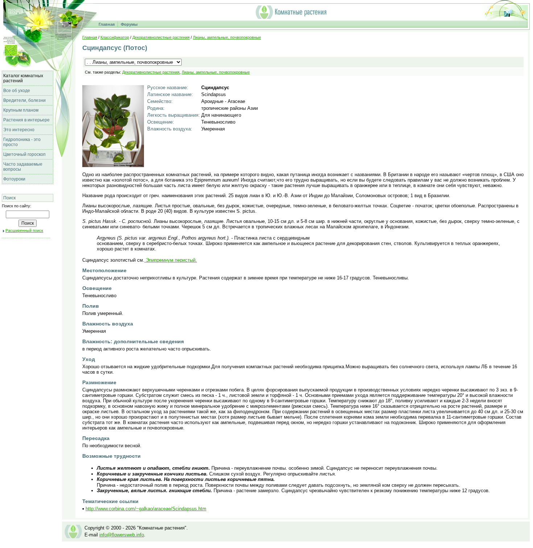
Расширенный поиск (24, 230)
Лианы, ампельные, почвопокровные (227, 37)
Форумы (129, 24)
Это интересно (18, 129)
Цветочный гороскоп (24, 154)
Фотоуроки (14, 179)
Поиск (9, 197)
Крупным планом (20, 110)
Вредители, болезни (24, 100)
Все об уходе (16, 90)
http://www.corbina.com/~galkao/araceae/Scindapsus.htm (146, 508)
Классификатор (114, 37)
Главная (107, 24)
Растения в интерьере (26, 120)
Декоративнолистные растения (161, 37)
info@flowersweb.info (121, 534)
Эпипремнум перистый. (170, 260)
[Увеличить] (113, 165)
